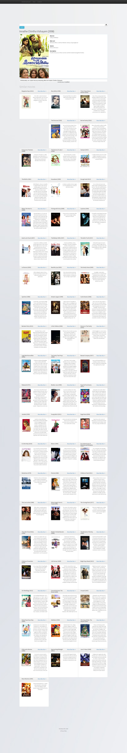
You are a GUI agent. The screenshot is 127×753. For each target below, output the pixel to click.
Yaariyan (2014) (84, 150)
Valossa (61, 728)
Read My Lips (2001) (56, 267)
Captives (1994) (84, 208)
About (34, 1)
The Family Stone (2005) (86, 267)
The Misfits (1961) (26, 179)
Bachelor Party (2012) (27, 326)
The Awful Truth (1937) (86, 238)
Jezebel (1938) (26, 414)
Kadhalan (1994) (55, 620)
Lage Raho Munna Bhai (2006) (27, 356)
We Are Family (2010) (86, 120)
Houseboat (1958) (56, 179)
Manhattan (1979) (26, 473)
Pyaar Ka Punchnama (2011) (85, 385)
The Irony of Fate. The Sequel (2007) (86, 620)
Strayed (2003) (84, 590)
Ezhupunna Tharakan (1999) (27, 150)
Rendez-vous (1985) (56, 385)
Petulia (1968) (55, 473)
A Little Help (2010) (27, 444)
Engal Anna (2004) (85, 414)
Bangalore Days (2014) (28, 91)
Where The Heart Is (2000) (27, 209)
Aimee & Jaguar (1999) (57, 297)
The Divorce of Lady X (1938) (56, 150)
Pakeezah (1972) (26, 385)
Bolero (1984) (54, 444)
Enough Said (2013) (85, 179)
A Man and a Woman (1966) (27, 650)
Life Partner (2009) (56, 561)
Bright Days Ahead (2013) (87, 561)
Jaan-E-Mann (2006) (85, 649)
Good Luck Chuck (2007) (28, 238)
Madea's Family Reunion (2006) (57, 532)
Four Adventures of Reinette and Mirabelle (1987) (86, 445)
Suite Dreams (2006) (85, 297)
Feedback (39, 1)
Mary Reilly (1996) (56, 91)
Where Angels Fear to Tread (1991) (56, 503)
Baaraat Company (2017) (86, 355)
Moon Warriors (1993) (27, 679)
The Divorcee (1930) (56, 120)
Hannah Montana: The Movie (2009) (56, 591)
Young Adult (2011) (56, 414)
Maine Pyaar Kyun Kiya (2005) (27, 620)
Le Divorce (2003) (26, 267)
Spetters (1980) (26, 297)
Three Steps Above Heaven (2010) (85, 91)
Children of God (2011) (86, 473)
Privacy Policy (64, 731)
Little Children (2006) (57, 326)
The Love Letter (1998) (28, 502)
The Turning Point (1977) (87, 502)
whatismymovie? (26, 2)
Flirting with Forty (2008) (57, 208)
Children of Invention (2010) (27, 561)
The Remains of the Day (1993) (86, 532)
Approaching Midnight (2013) (57, 650)
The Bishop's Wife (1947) (57, 238)
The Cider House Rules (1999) (28, 532)
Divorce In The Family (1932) (86, 326)
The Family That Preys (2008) (57, 356)
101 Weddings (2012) (27, 590)
